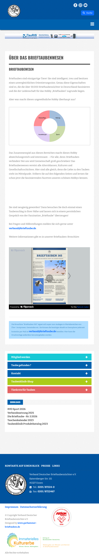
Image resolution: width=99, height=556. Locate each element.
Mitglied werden (20, 357)
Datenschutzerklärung (33, 506)
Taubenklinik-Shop (22, 381)
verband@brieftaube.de (22, 228)
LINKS (56, 465)
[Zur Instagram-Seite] (80, 4)
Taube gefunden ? (21, 365)
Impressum (11, 506)
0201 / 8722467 (46, 491)
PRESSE (45, 465)
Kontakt (16, 373)
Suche (88, 13)
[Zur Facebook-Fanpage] (75, 4)
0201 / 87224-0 (46, 487)
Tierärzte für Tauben (23, 389)
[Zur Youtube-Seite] (85, 4)
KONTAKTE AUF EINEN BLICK (22, 465)
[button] (49, 36)
